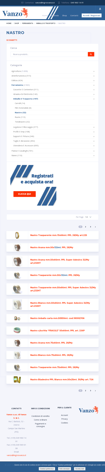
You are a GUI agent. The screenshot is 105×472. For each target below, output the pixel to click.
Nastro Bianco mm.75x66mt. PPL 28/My (51, 355)
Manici (17, 155)
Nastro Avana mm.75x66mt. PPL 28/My (51, 343)
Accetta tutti (79, 469)
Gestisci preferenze (47, 469)
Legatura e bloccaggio (25, 127)
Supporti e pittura (23, 136)
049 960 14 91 (77, 2)
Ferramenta (27, 23)
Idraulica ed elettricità (25, 94)
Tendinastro (22, 121)
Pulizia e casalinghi (22, 150)
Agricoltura (16, 71)
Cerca (91, 54)
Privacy (64, 419)
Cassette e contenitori (25, 89)
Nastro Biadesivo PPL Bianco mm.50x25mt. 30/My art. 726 (61, 379)
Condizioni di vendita (40, 416)
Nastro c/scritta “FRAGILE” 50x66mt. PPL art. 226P (57, 330)
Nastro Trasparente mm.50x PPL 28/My (55, 275)
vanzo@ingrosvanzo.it (45, 2)
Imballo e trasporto (45, 23)
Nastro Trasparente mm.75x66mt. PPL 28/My (54, 367)
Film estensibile (23, 108)
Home (8, 23)
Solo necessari (64, 469)
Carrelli (20, 103)
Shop (16, 23)
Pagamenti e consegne (40, 425)
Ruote (20, 117)
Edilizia (17, 80)
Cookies (64, 422)
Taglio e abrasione (24, 141)
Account (64, 415)
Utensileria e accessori (26, 145)
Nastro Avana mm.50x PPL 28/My (51, 247)
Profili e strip (21, 131)
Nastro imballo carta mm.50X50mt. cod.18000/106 (57, 318)
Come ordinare (40, 419)
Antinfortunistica (21, 75)
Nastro (20, 112)
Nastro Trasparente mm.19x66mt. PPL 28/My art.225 (58, 235)
